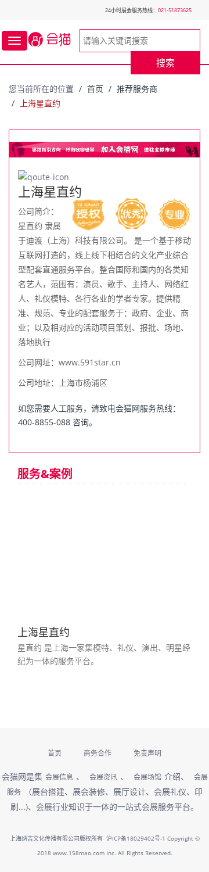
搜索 (165, 62)
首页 (95, 88)
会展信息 (59, 777)
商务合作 (97, 753)
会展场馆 (147, 777)
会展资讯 (103, 777)
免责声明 (147, 753)
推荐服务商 (137, 88)
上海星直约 (43, 632)
